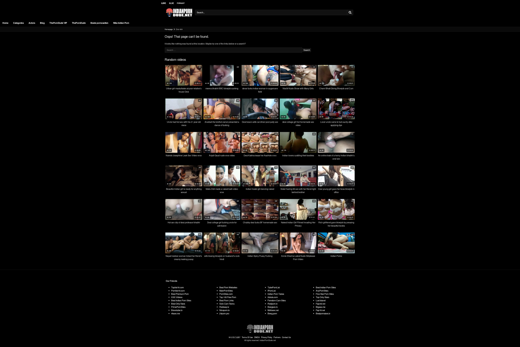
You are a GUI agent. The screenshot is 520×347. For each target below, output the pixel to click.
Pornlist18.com (178, 290)
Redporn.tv (272, 303)
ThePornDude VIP (58, 22)
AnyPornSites (322, 290)
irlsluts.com (273, 297)
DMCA (257, 337)
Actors (32, 22)
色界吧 (163, 3)
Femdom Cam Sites (277, 300)
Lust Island (321, 300)
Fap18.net (320, 310)
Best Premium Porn (180, 293)
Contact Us (286, 337)
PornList (180, 3)
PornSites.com (226, 293)
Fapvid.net (320, 303)
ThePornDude (79, 22)
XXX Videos (176, 297)
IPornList (272, 290)
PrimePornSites (178, 306)
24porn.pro (224, 313)
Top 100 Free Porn (227, 297)
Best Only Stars (178, 303)
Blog (42, 22)
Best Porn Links (226, 300)
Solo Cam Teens (226, 303)
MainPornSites (226, 290)
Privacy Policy (266, 337)
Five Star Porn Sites (325, 293)
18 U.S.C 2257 (234, 337)
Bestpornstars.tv (323, 313)
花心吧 (171, 3)
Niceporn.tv (224, 310)
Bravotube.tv (176, 310)
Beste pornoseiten (99, 22)
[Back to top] (512, 338)
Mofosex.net (273, 310)
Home (5, 22)
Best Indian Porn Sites (181, 300)
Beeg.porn (272, 313)
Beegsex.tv (273, 306)
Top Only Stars (322, 297)
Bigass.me (320, 306)
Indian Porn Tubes (276, 293)
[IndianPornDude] (179, 12)
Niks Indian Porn (121, 22)
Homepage (169, 29)
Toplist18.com (177, 287)
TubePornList (274, 287)
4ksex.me (175, 313)
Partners (277, 337)
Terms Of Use (247, 337)
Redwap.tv (224, 306)
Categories (18, 22)
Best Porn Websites (228, 287)
